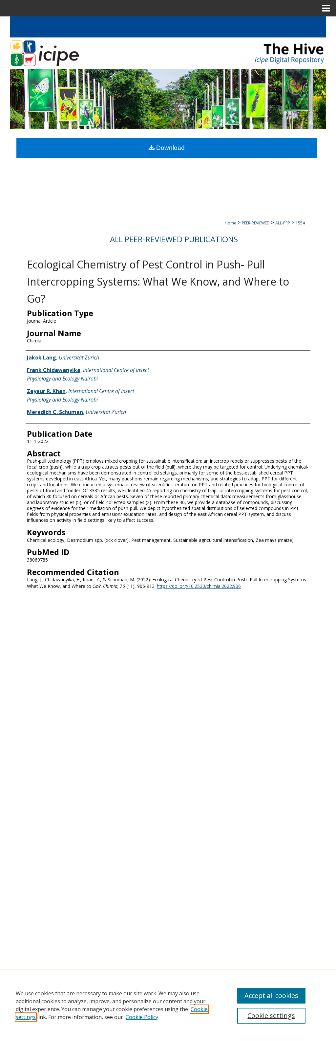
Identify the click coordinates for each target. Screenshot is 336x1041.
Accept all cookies (271, 995)
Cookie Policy (142, 1017)
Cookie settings (271, 1015)
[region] (168, 1005)
